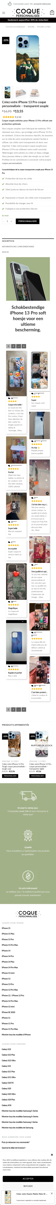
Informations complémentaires (18, 247)
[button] (52, 1154)
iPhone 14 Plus (8, 962)
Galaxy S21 (6, 1066)
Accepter (28, 1179)
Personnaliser (27, 221)
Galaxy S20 (6, 1089)
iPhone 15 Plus (8, 934)
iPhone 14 (6, 951)
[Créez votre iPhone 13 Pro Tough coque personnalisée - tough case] (14, 744)
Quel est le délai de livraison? (13, 1148)
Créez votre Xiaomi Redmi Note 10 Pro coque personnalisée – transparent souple (32, 1194)
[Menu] (3, 12)
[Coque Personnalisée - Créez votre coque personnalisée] (28, 13)
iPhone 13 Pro (43, 27)
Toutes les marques (15, 27)
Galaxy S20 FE (8, 1083)
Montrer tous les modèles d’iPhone (16, 1035)
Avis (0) (5, 252)
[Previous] (6, 58)
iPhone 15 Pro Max (10, 945)
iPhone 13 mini (8, 973)
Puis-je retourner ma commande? (15, 1142)
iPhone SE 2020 (8, 1012)
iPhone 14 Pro (8, 956)
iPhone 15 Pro (8, 940)
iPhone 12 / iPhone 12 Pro (13, 996)
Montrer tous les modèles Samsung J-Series (20, 1122)
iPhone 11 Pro (8, 1024)
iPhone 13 (6, 979)
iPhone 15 (6, 928)
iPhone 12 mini (8, 1007)
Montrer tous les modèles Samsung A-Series (20, 1117)
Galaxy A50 (6, 1105)
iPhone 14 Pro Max (10, 968)
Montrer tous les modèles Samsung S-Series (20, 1111)
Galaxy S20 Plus (8, 1100)
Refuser (28, 1186)
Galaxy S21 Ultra (8, 1077)
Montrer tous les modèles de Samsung (17, 1128)
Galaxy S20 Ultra (8, 1094)
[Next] (49, 58)
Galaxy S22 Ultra (8, 1061)
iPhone (31, 27)
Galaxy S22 (6, 1049)
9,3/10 (18, 117)
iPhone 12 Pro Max (10, 1001)
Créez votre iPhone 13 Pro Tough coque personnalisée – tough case (14, 766)
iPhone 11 (6, 1018)
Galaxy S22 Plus (8, 1055)
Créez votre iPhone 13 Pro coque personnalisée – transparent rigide (40, 766)
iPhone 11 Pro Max (10, 1029)
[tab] (28, 241)
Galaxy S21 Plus (8, 1072)
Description (8, 241)
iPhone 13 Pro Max (10, 990)
